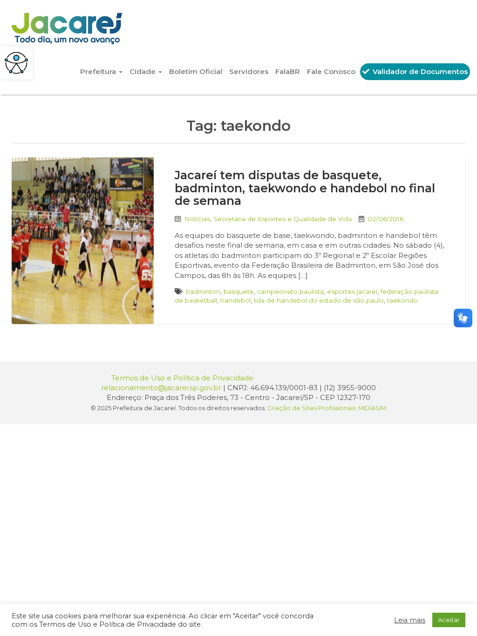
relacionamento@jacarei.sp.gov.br (161, 387)
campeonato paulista (290, 291)
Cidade (143, 71)
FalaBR (287, 71)
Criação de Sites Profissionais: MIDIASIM (326, 408)
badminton (203, 291)
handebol (235, 300)
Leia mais (409, 620)
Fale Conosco (331, 71)
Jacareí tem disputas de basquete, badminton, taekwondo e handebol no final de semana (305, 188)
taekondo (402, 300)
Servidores (248, 71)
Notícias (197, 219)
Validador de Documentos (419, 71)
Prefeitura (99, 71)
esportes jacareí (352, 291)
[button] (16, 63)
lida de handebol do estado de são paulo (319, 300)
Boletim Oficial (195, 71)
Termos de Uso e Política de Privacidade (182, 377)
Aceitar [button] (449, 619)
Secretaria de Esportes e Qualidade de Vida (282, 219)
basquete (239, 291)
